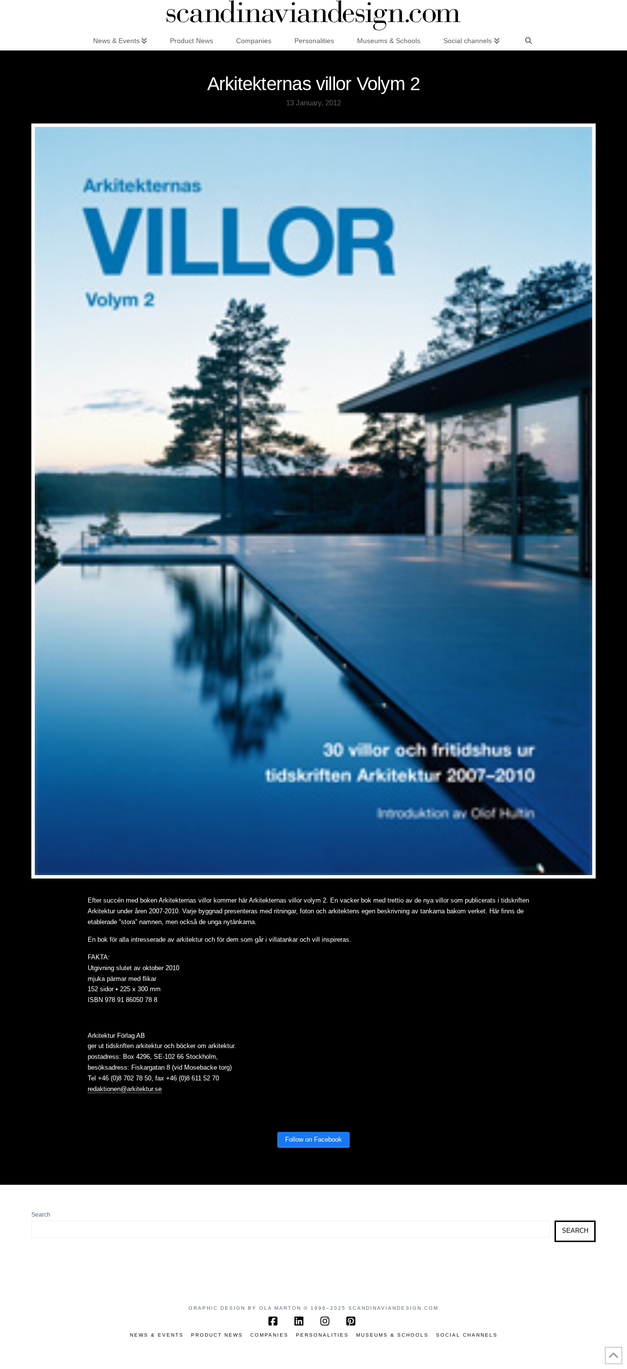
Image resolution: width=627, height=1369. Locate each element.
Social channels (467, 1335)
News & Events (157, 1335)
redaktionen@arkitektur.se (125, 1089)
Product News (217, 1335)
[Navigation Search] (528, 40)
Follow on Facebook (313, 1139)
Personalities (322, 1335)
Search (40, 1214)
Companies (269, 1335)
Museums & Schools (392, 1335)
